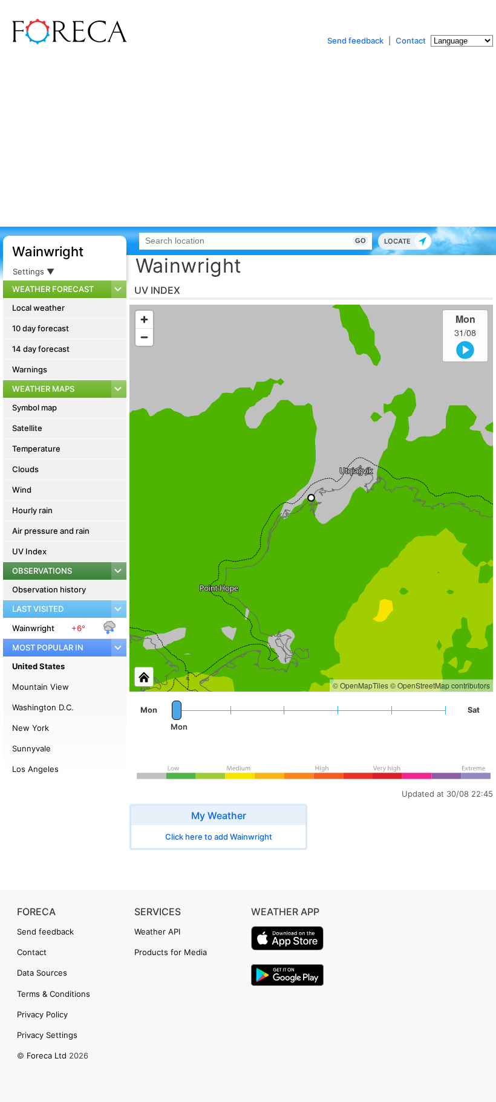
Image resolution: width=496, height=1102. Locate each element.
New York (30, 728)
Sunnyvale (31, 748)
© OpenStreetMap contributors (440, 685)
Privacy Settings (47, 1035)
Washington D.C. (43, 707)
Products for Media (170, 952)
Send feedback (355, 40)
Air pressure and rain (51, 531)
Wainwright (47, 251)
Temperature (36, 448)
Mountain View (40, 687)
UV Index (29, 551)
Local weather (38, 308)
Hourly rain (32, 510)
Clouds (25, 469)
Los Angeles (35, 769)
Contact (411, 40)
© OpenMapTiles (360, 685)
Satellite (27, 428)
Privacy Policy (42, 1014)
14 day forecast (41, 349)
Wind (21, 489)
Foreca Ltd (47, 1055)
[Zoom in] (144, 319)
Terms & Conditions (53, 994)
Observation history (49, 589)
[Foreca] (66, 42)
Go (360, 240)
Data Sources (42, 972)
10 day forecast (40, 328)
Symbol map (34, 407)
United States (38, 666)
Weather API (157, 931)
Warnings (29, 369)
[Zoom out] (144, 337)
